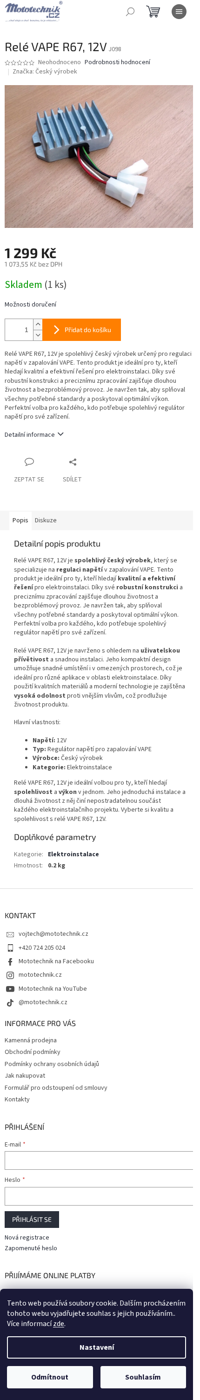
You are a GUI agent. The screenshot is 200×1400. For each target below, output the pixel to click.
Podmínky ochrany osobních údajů (52, 1064)
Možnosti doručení (30, 304)
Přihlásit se (32, 1219)
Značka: (45, 71)
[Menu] (179, 11)
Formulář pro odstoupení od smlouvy (56, 1088)
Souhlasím (143, 1377)
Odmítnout (49, 1377)
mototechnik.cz (40, 975)
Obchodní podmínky (32, 1052)
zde (58, 1324)
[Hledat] (130, 11)
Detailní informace (30, 435)
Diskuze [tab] (46, 520)
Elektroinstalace (73, 854)
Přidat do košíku (88, 329)
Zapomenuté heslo (31, 1248)
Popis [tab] (20, 520)
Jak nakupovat (25, 1075)
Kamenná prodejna (31, 1040)
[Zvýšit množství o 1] (37, 324)
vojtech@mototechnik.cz (53, 934)
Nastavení (97, 1347)
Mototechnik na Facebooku (56, 961)
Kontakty (17, 1099)
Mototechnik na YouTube (53, 988)
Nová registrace (27, 1237)
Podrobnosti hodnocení (117, 62)
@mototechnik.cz (43, 1002)
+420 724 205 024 (42, 948)
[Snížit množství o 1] (37, 335)
